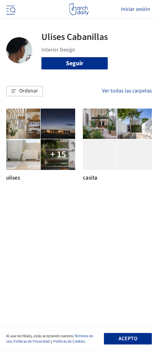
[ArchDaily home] (79, 9)
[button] (24, 91)
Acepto (127, 339)
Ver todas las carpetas (127, 91)
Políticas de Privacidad (31, 341)
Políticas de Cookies (69, 341)
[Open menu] (10, 9)
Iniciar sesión (135, 9)
